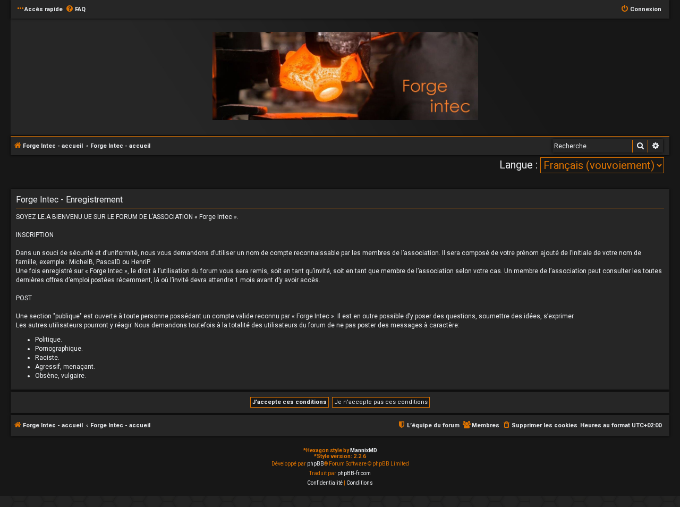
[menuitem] (75, 9)
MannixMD (363, 450)
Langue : (518, 164)
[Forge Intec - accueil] (345, 76)
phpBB (315, 464)
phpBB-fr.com (354, 473)
